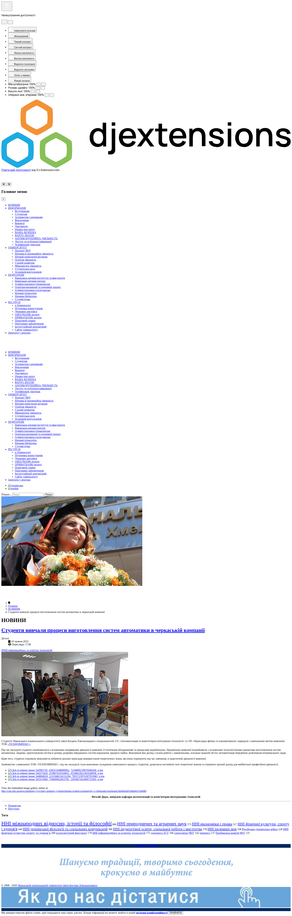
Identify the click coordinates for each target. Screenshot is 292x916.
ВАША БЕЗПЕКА (25, 232)
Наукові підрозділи (26, 293)
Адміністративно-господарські (32, 290)
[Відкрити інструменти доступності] (6, 6)
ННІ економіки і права (212, 824)
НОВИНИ (14, 205)
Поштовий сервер (25, 320)
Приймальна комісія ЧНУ (230, 833)
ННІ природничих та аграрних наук (152, 823)
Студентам (21, 214)
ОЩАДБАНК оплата (27, 314)
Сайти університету (26, 329)
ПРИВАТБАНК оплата (28, 317)
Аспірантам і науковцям (29, 217)
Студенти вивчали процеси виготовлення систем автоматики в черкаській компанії (103, 630)
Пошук (48, 494)
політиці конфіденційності (152, 912)
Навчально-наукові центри (30, 281)
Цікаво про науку (25, 229)
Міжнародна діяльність (28, 265)
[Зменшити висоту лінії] (33, 91)
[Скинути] (4, 22)
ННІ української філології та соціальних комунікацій (65, 829)
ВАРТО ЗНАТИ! (24, 235)
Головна (13, 605)
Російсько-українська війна (260, 829)
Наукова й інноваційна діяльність (34, 253)
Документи (21, 226)
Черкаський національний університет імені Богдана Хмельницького (58, 885)
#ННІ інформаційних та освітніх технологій (26, 650)
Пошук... (6, 494)
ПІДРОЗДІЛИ (16, 275)
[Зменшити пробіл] (46, 95)
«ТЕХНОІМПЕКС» (19, 744)
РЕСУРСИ (14, 302)
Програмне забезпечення (29, 323)
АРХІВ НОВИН (146, 846)
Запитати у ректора (19, 332)
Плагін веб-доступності (16, 170)
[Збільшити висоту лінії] (38, 91)
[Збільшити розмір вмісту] (43, 84)
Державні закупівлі (26, 311)
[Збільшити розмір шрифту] (43, 88)
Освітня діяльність (25, 259)
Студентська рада (25, 268)
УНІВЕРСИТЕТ (17, 247)
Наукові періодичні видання (31, 256)
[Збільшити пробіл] (52, 95)
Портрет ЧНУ (23, 250)
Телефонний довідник (27, 244)
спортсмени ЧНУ (184, 833)
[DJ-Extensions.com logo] (146, 166)
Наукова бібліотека (26, 296)
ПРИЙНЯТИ (176, 913)
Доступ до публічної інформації (33, 241)
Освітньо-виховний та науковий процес (38, 287)
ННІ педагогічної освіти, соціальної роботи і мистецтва (157, 829)
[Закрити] (10, 22)
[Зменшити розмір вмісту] (38, 84)
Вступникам (22, 211)
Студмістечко (22, 299)
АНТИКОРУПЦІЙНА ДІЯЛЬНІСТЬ (36, 238)
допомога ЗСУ (160, 833)
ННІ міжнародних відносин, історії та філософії (56, 823)
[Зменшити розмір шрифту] (37, 88)
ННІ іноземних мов (222, 829)
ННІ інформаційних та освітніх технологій (118, 833)
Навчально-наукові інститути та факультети (40, 278)
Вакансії (20, 223)
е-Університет (23, 305)
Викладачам (22, 220)
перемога (205, 833)
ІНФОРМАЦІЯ (17, 208)
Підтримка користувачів (29, 308)
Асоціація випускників (28, 271)
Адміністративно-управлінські (32, 284)
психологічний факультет (71, 833)
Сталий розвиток (25, 262)
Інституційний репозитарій (30, 326)
